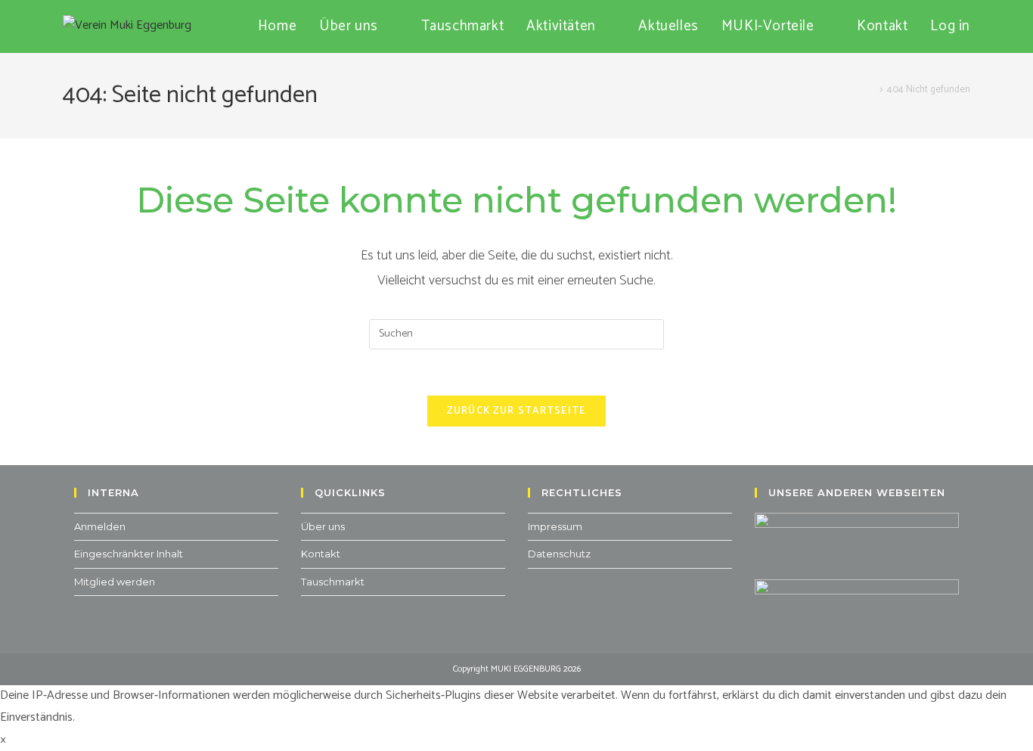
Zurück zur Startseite (516, 411)
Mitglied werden (114, 582)
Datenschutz (559, 554)
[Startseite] (871, 90)
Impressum (555, 526)
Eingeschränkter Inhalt (128, 554)
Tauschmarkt (332, 582)
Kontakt (320, 554)
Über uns (323, 526)
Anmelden (100, 526)
